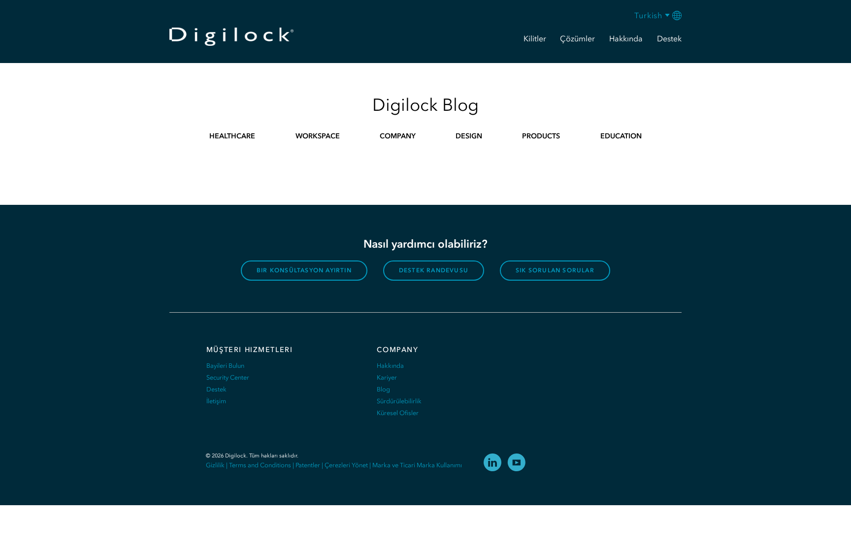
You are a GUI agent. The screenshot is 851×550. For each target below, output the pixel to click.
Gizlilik (215, 465)
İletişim (216, 401)
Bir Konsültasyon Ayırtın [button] (304, 270)
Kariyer (387, 377)
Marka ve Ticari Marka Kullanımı (417, 465)
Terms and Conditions (260, 465)
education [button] (621, 136)
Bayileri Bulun (225, 365)
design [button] (469, 136)
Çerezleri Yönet (346, 465)
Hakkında (390, 365)
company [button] (398, 136)
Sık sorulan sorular (555, 270)
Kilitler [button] (535, 38)
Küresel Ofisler (398, 413)
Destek (216, 389)
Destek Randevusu (433, 270)
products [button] (541, 136)
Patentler (307, 465)
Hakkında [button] (626, 38)
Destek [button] (669, 38)
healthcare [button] (232, 136)
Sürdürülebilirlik (399, 401)
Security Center (227, 377)
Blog (383, 389)
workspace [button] (317, 136)
